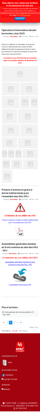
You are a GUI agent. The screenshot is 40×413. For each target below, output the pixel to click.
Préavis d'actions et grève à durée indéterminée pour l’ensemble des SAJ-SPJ (17, 193)
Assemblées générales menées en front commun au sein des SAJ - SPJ (20, 247)
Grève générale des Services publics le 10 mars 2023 (18, 313)
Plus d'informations (24, 15)
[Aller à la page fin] (21, 323)
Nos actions (14, 36)
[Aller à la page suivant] (17, 323)
